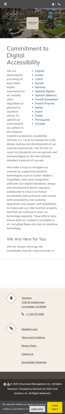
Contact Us (27, 354)
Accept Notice (55, 407)
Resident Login (29, 329)
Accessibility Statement (34, 362)
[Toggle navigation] (5, 4)
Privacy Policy (29, 345)
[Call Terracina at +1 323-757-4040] (59, 4)
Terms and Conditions (33, 337)
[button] (54, 4)
